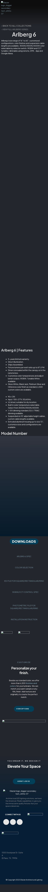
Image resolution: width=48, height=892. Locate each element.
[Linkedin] (13, 822)
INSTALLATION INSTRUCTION (24, 619)
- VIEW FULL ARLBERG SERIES (14, 29)
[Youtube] (6, 822)
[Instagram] (20, 822)
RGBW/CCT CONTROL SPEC (24, 592)
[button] (24, 541)
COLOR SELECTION (24, 567)
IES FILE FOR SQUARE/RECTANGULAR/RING (24, 581)
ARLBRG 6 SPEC (24, 556)
